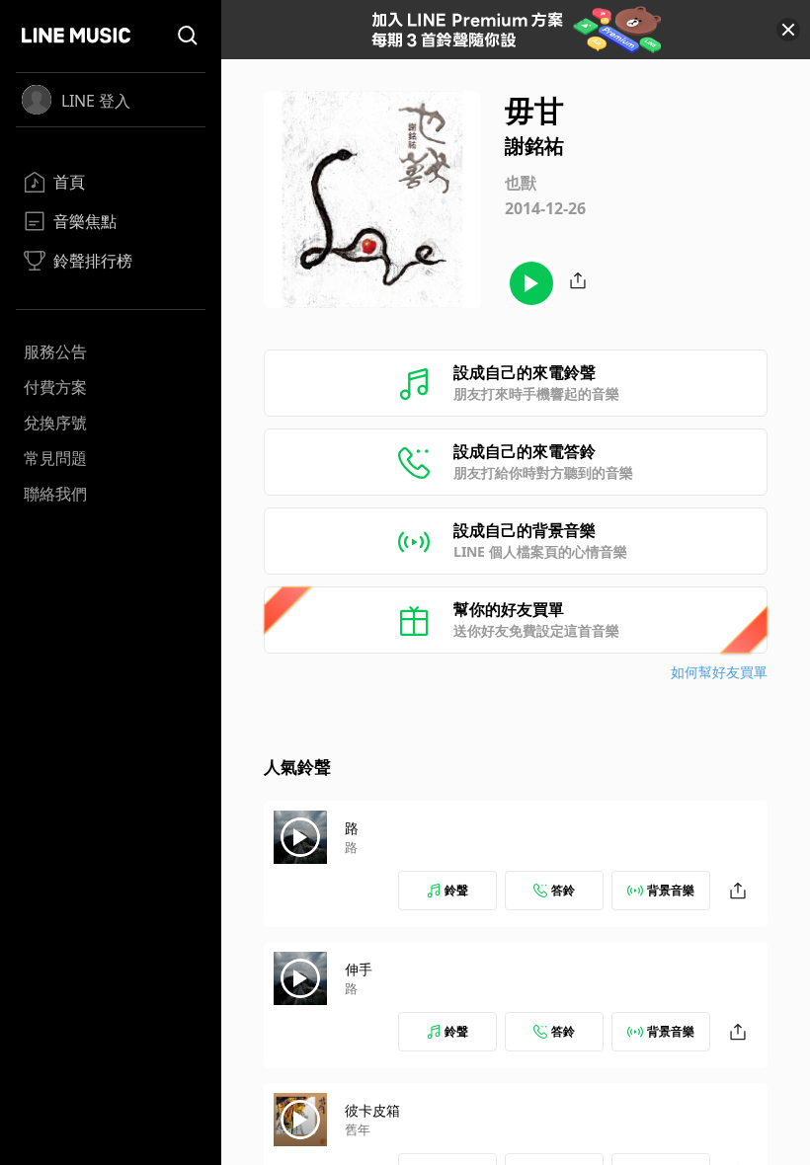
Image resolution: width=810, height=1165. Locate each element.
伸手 (358, 969)
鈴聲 (456, 890)
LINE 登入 (95, 101)
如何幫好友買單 (719, 671)
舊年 (357, 1129)
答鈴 (563, 890)
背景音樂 (670, 890)
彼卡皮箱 (372, 1110)
